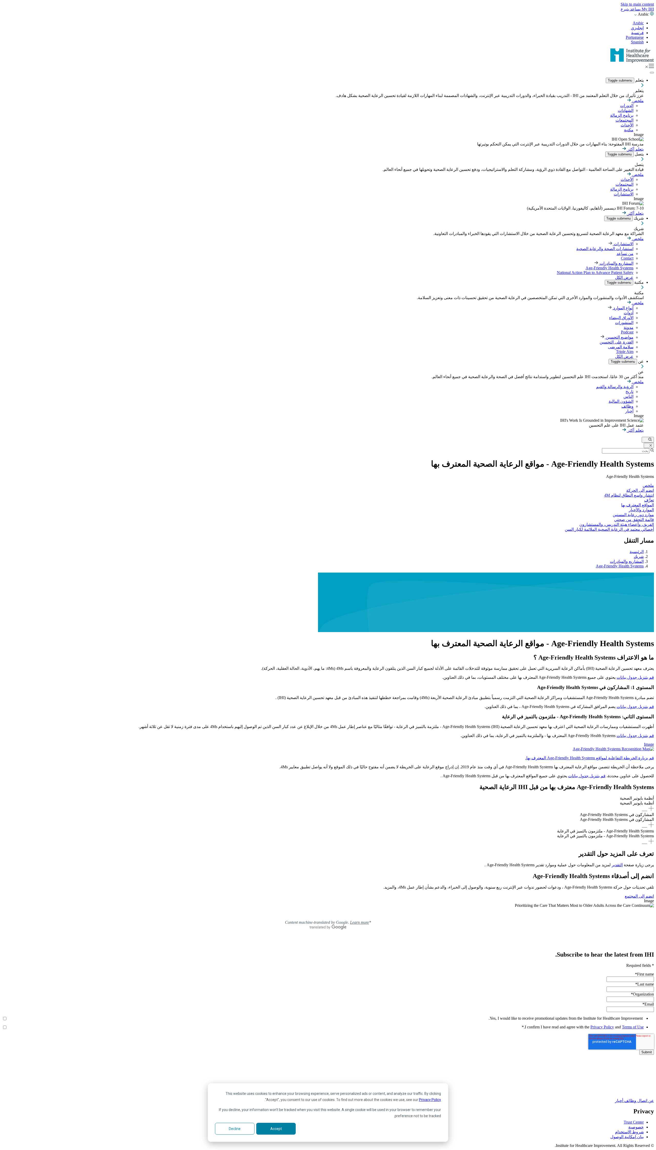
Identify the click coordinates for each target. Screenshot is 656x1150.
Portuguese (635, 37)
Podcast (627, 332)
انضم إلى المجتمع (639, 896)
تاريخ (629, 391)
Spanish (637, 42)
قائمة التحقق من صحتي (634, 519)
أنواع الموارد (622, 308)
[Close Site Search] (649, 445)
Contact (627, 258)
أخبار (629, 411)
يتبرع (625, 9)
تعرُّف (649, 500)
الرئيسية (637, 551)
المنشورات (624, 322)
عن (640, 361)
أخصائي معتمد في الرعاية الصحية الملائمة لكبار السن (609, 529)
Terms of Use (633, 1027)
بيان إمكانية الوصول (627, 1137)
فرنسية (637, 33)
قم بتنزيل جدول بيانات (635, 677)
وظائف (627, 406)
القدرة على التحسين (616, 342)
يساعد (635, 9)
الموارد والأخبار (641, 510)
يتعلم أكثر (635, 149)
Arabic (638, 23)
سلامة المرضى (620, 347)
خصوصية (636, 1127)
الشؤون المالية (621, 401)
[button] (328, 804)
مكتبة (628, 130)
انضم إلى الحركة (640, 490)
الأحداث (627, 125)
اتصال (641, 1100)
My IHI (647, 9)
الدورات (626, 105)
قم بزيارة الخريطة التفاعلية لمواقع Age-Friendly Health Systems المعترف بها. (589, 758)
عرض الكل (624, 277)
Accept (276, 1129)
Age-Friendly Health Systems (609, 268)
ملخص (637, 101)
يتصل (639, 154)
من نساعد (625, 253)
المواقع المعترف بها (637, 505)
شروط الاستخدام (629, 1132)
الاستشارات (623, 194)
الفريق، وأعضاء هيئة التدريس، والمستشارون (616, 524)
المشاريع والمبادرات (616, 263)
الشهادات (625, 110)
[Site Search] (648, 440)
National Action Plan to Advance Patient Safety (595, 272)
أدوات (628, 313)
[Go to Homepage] (632, 61)
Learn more (359, 922)
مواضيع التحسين (619, 337)
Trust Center (634, 1122)
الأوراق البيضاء (621, 318)
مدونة (628, 327)
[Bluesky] (328, 1079)
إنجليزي (637, 28)
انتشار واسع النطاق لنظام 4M (629, 495)
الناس (628, 396)
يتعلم (639, 80)
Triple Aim (624, 351)
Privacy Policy (430, 1100)
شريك (638, 218)
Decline (235, 1129)
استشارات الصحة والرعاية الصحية (604, 249)
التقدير (617, 865)
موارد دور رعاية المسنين (633, 515)
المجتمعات (624, 120)
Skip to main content (637, 4)
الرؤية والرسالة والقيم (614, 387)
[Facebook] (328, 1074)
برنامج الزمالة (621, 115)
